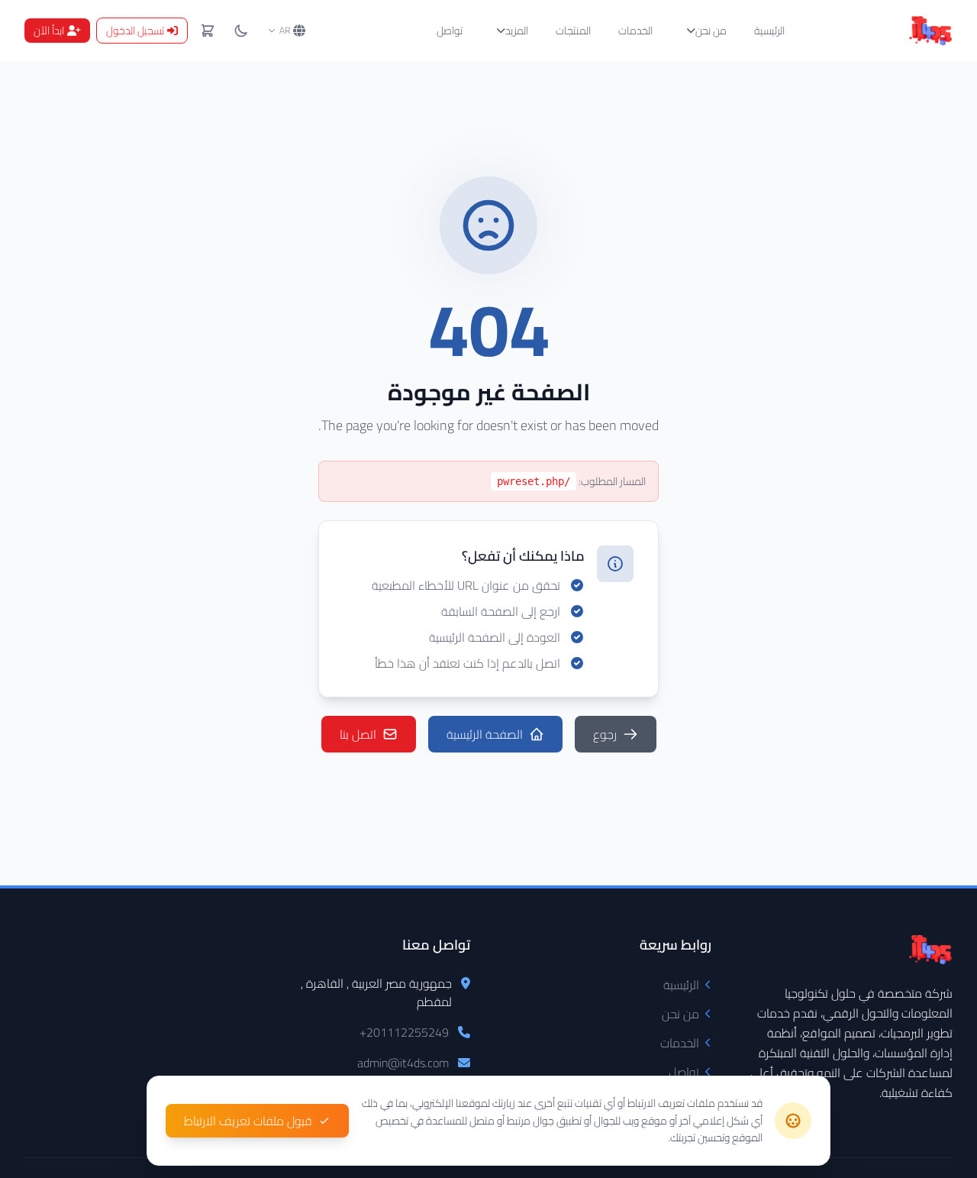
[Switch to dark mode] (241, 30)
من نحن (711, 30)
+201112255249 (404, 1032)
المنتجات (573, 30)
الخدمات (635, 30)
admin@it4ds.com (403, 1062)
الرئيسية (769, 30)
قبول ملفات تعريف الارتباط (248, 1120)
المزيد (516, 30)
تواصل (450, 30)
